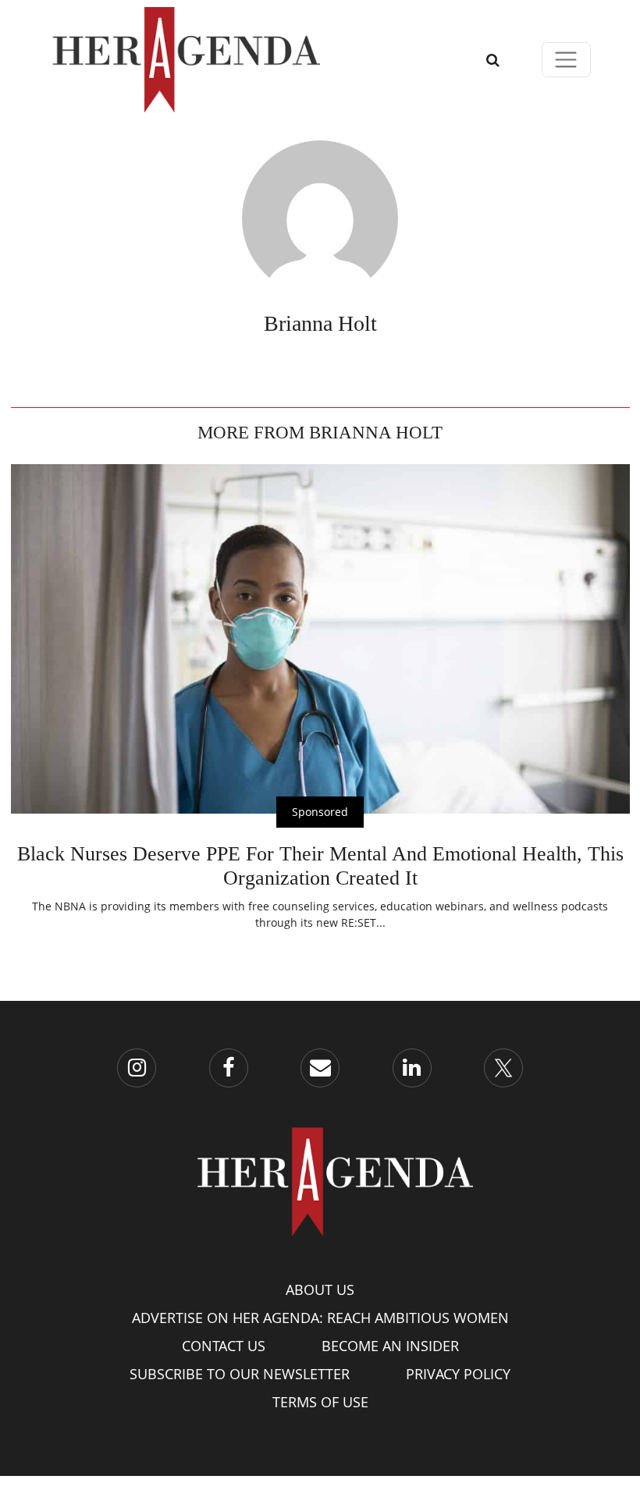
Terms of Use (320, 1401)
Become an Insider (390, 1345)
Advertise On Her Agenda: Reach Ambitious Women (320, 1317)
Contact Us (223, 1345)
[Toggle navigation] (566, 59)
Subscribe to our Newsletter (240, 1373)
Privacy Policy (458, 1373)
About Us (320, 1289)
